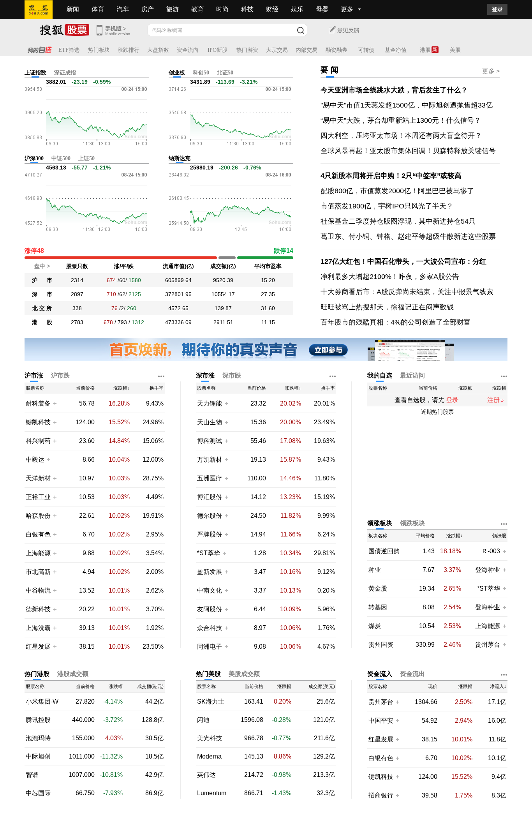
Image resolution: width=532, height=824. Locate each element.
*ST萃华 (209, 553)
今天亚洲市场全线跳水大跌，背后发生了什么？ (394, 90)
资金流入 (379, 673)
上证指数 (35, 73)
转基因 (377, 607)
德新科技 (38, 609)
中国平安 (380, 720)
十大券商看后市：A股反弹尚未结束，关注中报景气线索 (407, 292)
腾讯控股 (38, 720)
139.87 (223, 308)
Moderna (209, 756)
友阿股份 (209, 609)
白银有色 (38, 534)
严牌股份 (209, 534)
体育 (98, 9)
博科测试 (209, 441)
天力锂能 (209, 403)
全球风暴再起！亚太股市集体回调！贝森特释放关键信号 (408, 151)
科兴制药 (38, 441)
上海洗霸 (38, 628)
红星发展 (38, 646)
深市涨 (205, 375)
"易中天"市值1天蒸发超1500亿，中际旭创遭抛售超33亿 (407, 105)
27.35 (268, 294)
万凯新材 (209, 459)
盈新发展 (209, 571)
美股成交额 (244, 673)
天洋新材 (38, 478)
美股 (455, 50)
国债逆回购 (384, 551)
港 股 (42, 322)
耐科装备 (38, 403)
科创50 (201, 73)
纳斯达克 (179, 158)
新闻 (73, 9)
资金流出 (412, 673)
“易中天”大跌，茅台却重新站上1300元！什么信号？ (401, 120)
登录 (497, 9)
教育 (197, 9)
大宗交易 (277, 50)
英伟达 (206, 775)
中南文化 (209, 590)
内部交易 (306, 50)
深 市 (42, 294)
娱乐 (297, 9)
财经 (272, 9)
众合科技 (209, 628)
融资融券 (336, 50)
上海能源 (38, 553)
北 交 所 (42, 308)
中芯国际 (38, 793)
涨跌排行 (128, 50)
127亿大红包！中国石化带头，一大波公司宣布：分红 (403, 261)
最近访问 (412, 375)
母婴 (322, 9)
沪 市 (42, 280)
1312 (138, 322)
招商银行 (380, 795)
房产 (147, 9)
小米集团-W (42, 702)
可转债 (366, 50)
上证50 (86, 158)
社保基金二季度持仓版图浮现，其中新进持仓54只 (398, 221)
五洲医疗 (209, 478)
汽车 (122, 9)
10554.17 (223, 294)
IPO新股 (217, 50)
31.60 (268, 308)
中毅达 (35, 459)
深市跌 (231, 375)
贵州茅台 (487, 644)
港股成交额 (72, 673)
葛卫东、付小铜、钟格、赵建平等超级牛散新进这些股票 (408, 236)
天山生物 (209, 422)
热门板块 (99, 50)
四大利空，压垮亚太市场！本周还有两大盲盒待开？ (401, 135)
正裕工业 (38, 497)
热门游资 (247, 50)
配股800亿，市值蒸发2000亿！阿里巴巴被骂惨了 (397, 191)
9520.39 (223, 280)
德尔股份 (209, 515)
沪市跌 (60, 375)
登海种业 (487, 569)
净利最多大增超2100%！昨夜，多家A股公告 (390, 277)
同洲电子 (209, 646)
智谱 (32, 775)
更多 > (491, 71)
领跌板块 (412, 523)
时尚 (222, 9)
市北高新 (38, 571)
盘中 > (42, 266)
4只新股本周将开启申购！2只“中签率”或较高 (391, 176)
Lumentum (211, 793)
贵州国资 (380, 645)
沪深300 (34, 158)
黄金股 (377, 589)
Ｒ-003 (491, 551)
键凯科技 (38, 422)
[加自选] (54, 403)
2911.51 (223, 322)
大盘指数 (158, 50)
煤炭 (374, 626)
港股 (425, 50)
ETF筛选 (68, 50)
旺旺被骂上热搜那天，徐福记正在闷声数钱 (387, 307)
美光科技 (209, 738)
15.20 (268, 280)
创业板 (177, 73)
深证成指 (65, 73)
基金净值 (396, 50)
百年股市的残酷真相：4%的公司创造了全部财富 (396, 322)
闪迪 (203, 720)
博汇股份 (209, 497)
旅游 (172, 9)
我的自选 (379, 375)
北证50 (225, 73)
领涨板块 (379, 523)
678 (108, 322)
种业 (374, 570)
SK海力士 (210, 702)
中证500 (60, 158)
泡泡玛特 (38, 738)
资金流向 (188, 50)
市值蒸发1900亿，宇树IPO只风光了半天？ (387, 206)
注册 (493, 400)
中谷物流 (38, 590)
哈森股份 (38, 515)
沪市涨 (34, 375)
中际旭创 (38, 756)
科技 (247, 9)
